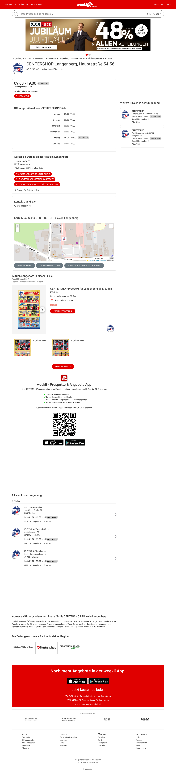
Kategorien (36, 4)
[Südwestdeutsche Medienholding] (31, 720)
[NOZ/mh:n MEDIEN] (107, 720)
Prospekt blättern (63, 311)
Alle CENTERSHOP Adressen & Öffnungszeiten (37, 184)
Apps (168, 4)
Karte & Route (46, 218)
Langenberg (17, 58)
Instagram (102, 743)
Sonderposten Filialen (34, 58)
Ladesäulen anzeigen (50, 265)
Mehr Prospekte (63, 367)
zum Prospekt (22, 96)
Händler (23, 4)
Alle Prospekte (28, 743)
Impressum (141, 748)
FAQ (62, 743)
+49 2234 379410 (23, 206)
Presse (139, 740)
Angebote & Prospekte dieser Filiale (33, 174)
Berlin (94, 6)
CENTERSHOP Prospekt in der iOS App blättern (89, 700)
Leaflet (90, 260)
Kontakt (63, 745)
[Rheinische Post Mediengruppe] (69, 720)
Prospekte (10, 4)
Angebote (26, 745)
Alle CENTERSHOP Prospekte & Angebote (35, 179)
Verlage (63, 740)
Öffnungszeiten (28, 740)
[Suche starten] (16, 14)
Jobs (138, 737)
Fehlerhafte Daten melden (28, 190)
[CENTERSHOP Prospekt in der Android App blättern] (98, 681)
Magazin (158, 4)
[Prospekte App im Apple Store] (53, 442)
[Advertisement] (142, 79)
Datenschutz (141, 743)
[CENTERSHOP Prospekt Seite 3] (60, 347)
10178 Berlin (154, 13)
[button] (111, 226)
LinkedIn (101, 745)
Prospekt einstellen (68, 737)
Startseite (26, 737)
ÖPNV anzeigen (24, 265)
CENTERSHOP (32, 69)
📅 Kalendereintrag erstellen (62, 300)
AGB (138, 745)
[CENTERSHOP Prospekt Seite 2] (22, 347)
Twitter (101, 740)
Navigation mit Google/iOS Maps (85, 265)
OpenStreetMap (101, 260)
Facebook (102, 737)
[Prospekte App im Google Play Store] (75, 442)
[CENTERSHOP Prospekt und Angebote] (111, 330)
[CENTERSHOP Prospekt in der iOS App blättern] (77, 681)
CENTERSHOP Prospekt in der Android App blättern (89, 696)
